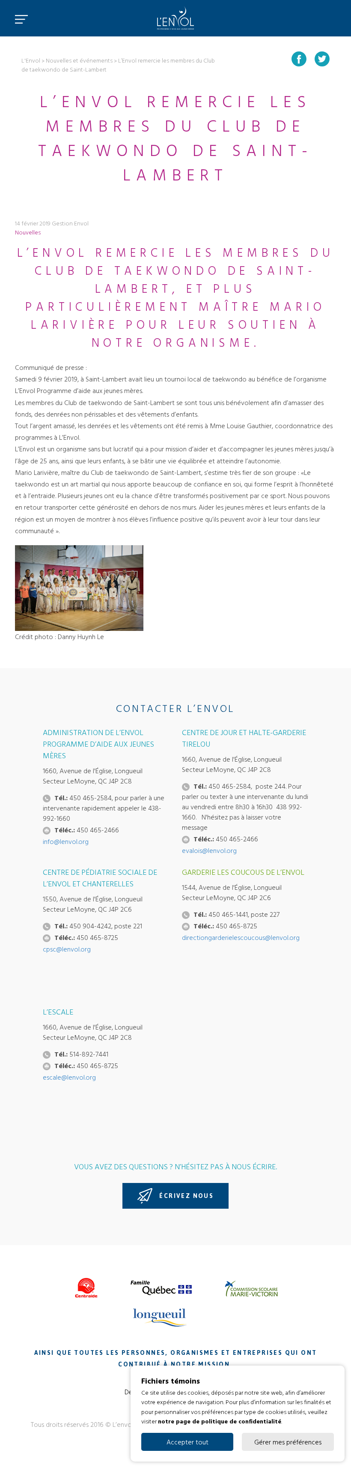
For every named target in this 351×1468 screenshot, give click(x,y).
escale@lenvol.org (69, 1077)
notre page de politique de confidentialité (219, 1421)
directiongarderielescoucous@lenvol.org (241, 937)
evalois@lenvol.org (209, 850)
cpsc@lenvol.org (67, 949)
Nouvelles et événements (79, 60)
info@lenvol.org (66, 841)
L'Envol (30, 60)
